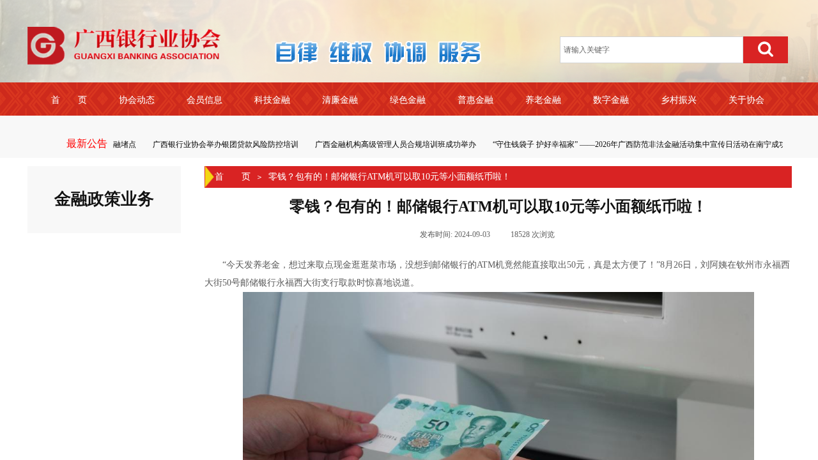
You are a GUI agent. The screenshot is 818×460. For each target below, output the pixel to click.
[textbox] (651, 49)
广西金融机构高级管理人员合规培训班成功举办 (393, 144)
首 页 (233, 176)
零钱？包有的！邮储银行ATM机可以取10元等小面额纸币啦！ (389, 176)
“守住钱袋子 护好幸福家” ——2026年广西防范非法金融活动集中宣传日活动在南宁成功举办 (644, 144)
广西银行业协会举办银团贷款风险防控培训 (223, 144)
